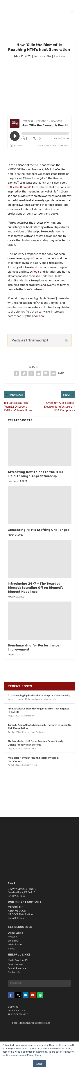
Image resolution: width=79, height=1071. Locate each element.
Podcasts (39, 56)
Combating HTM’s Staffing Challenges (39, 530)
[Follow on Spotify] (40, 995)
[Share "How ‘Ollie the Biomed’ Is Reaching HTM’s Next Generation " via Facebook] (16, 373)
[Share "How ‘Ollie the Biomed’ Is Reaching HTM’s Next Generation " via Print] (53, 373)
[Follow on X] (18, 995)
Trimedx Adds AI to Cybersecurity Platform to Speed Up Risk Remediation (39, 726)
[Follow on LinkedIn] (25, 995)
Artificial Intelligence (32, 699)
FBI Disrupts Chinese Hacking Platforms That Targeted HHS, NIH (38, 710)
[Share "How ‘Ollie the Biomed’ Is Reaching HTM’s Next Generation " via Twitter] (24, 373)
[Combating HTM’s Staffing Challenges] (39, 505)
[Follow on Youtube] (33, 995)
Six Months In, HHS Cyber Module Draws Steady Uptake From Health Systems (35, 743)
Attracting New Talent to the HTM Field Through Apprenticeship (35, 474)
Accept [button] (39, 1063)
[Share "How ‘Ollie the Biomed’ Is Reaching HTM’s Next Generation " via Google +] (31, 373)
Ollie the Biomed (19, 187)
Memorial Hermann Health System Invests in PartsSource (33, 759)
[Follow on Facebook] (11, 995)
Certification (28, 715)
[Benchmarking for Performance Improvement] (39, 621)
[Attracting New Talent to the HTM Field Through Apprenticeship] (39, 447)
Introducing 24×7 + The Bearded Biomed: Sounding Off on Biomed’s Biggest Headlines (35, 587)
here (42, 316)
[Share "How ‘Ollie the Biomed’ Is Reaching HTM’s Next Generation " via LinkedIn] (38, 373)
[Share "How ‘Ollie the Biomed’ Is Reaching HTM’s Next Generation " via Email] (46, 373)
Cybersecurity (49, 699)
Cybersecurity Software (33, 732)
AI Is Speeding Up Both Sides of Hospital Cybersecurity (39, 695)
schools (35, 271)
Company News (29, 764)
